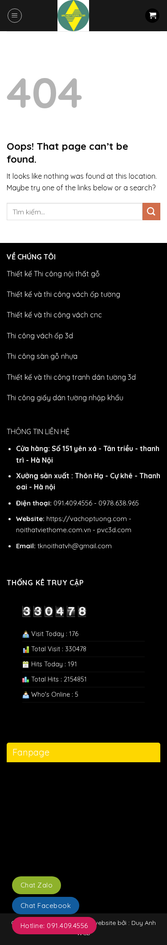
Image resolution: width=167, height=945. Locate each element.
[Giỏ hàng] (152, 15)
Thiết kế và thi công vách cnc (54, 314)
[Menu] (15, 15)
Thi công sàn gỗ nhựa (42, 356)
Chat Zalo (36, 885)
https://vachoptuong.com (86, 518)
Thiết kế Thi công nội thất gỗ (53, 273)
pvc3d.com (114, 530)
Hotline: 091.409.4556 (54, 925)
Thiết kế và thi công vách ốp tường (63, 294)
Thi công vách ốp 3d (40, 335)
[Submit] (151, 211)
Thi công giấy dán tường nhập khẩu (65, 397)
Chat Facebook (45, 905)
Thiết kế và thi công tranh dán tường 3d (71, 377)
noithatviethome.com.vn (53, 530)
